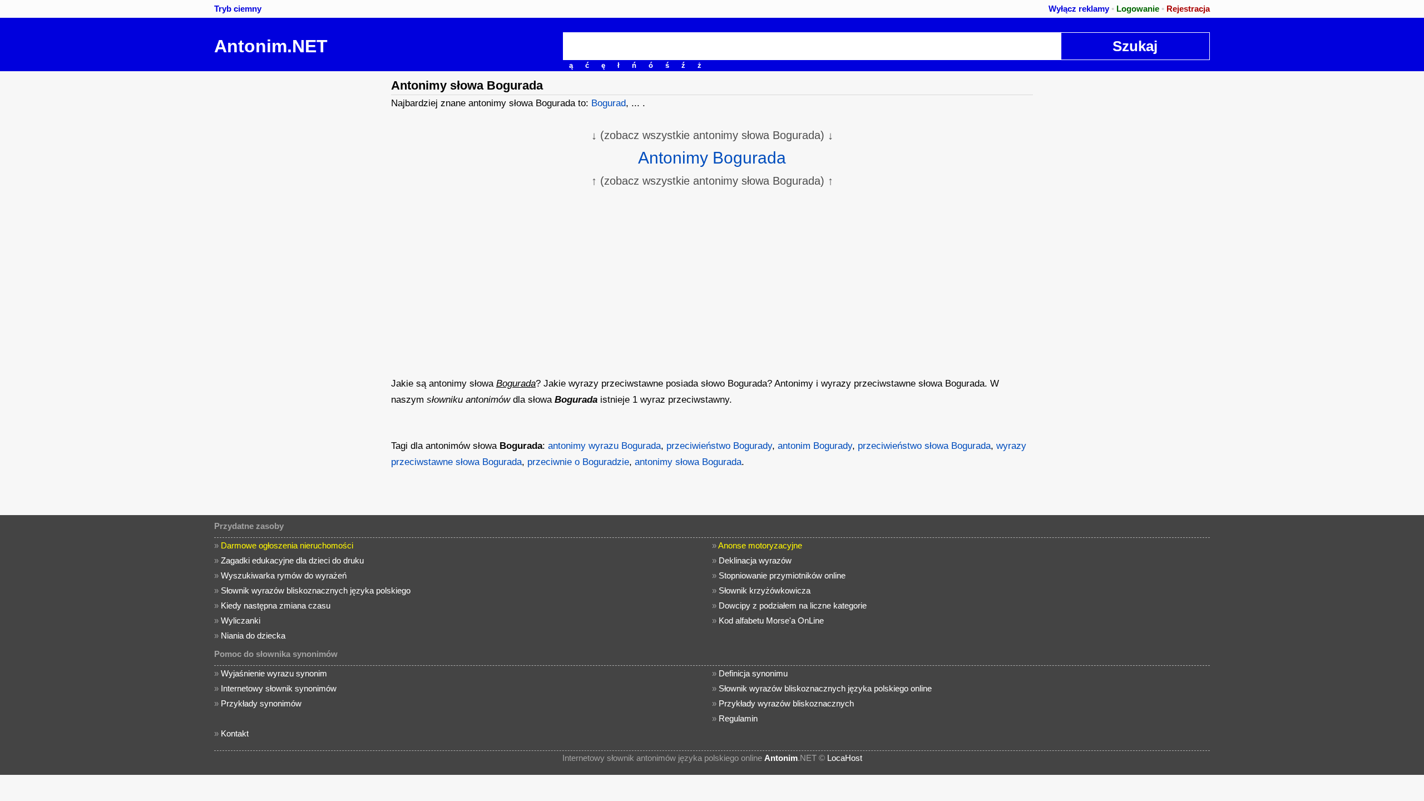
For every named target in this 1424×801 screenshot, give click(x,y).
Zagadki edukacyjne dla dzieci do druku (292, 560)
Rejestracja (1188, 8)
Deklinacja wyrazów (755, 560)
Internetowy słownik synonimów (279, 688)
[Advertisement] (297, 238)
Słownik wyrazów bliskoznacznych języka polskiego (316, 590)
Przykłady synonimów (261, 703)
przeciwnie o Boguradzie (578, 462)
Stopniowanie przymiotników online (782, 575)
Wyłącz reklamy (1079, 8)
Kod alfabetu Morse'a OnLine (771, 620)
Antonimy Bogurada (712, 158)
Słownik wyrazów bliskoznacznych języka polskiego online (825, 688)
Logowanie (1137, 8)
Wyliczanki (240, 620)
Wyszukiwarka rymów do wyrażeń (284, 575)
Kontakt (235, 733)
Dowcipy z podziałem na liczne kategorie (793, 605)
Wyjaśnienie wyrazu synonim (274, 673)
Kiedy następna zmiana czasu (275, 605)
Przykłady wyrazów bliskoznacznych (786, 703)
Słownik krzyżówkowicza (764, 590)
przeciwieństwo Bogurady (719, 446)
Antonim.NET (271, 46)
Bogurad (608, 103)
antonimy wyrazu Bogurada (604, 446)
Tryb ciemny (237, 8)
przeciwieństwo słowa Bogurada (924, 446)
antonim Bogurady (815, 446)
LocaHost (844, 758)
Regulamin (738, 718)
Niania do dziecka (253, 635)
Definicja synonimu (753, 673)
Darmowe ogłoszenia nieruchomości (287, 545)
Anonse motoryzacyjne (760, 545)
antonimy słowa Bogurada (688, 462)
